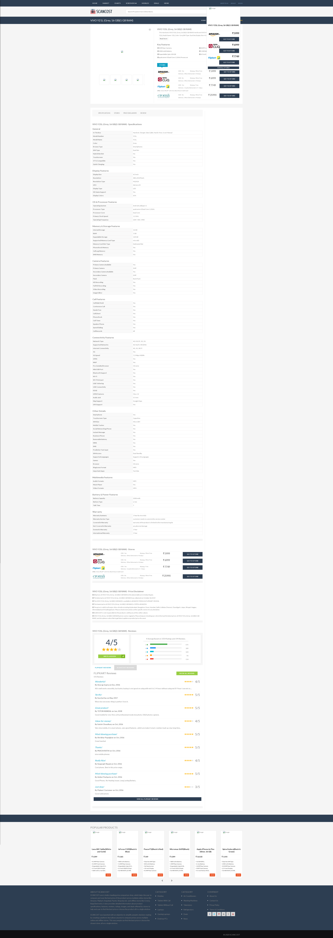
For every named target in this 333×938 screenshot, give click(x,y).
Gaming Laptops (164, 914)
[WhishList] (150, 30)
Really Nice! (100, 760)
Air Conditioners (190, 896)
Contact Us (214, 901)
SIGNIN (240, 3)
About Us (213, 896)
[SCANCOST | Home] (101, 11)
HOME (203, 20)
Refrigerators (189, 910)
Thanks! (98, 747)
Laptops (161, 910)
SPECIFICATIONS (104, 113)
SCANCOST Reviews (125, 668)
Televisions (188, 905)
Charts (117, 3)
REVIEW (143, 113)
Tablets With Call (164, 901)
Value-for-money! (103, 721)
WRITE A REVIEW (110, 656)
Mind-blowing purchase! (106, 734)
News (166, 3)
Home (94, 3)
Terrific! (98, 694)
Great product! (101, 708)
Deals (156, 3)
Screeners (130, 3)
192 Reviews (98, 677)
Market (106, 3)
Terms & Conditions (217, 910)
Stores (162, 65)
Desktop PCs (163, 919)
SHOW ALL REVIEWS (187, 673)
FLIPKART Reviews (103, 668)
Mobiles (145, 3)
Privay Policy (214, 905)
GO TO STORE (229, 72)
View (108, 875)
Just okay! (99, 787)
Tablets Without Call (165, 905)
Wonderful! (100, 681)
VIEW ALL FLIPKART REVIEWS (147, 799)
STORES (117, 113)
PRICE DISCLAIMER (130, 113)
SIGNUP (233, 3)
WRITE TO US (224, 3)
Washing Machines (190, 901)
